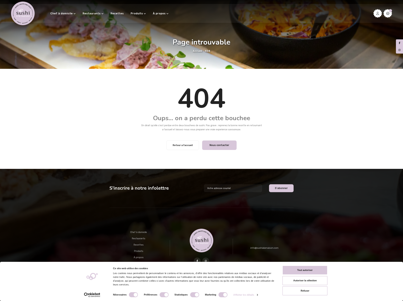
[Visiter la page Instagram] (205, 261)
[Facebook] (399, 43)
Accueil (197, 50)
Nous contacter (219, 145)
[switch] (164, 294)
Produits (137, 13)
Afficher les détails (243, 294)
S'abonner (281, 188)
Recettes (117, 13)
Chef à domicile (61, 13)
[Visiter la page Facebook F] (197, 261)
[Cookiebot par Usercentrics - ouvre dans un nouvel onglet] (92, 294)
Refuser (305, 290)
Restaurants (92, 13)
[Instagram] (399, 50)
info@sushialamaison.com (264, 248)
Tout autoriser (305, 270)
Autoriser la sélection (305, 280)
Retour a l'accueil (183, 145)
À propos (159, 13)
